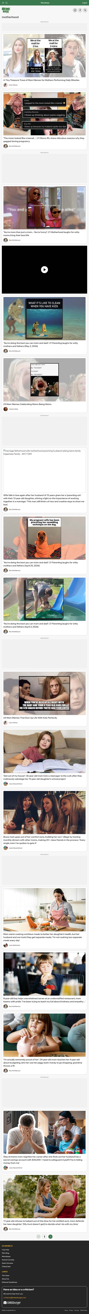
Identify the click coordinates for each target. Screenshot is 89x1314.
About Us (5, 1279)
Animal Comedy (8, 1260)
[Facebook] (80, 10)
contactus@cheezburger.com (14, 1298)
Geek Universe (7, 1263)
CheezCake (6, 1266)
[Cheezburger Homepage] (44, 1303)
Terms (66, 1310)
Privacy (71, 1310)
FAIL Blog (5, 1253)
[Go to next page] (50, 1237)
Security (76, 1310)
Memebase (45, 3)
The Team (5, 1275)
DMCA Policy (83, 1310)
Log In (84, 3)
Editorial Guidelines (9, 1282)
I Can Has (5, 1250)
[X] (85, 10)
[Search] (6, 2)
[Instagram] (75, 10)
